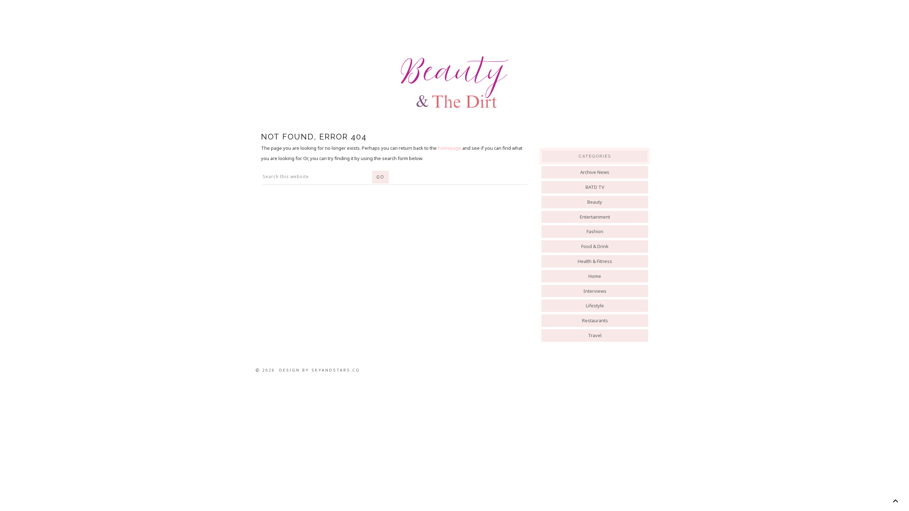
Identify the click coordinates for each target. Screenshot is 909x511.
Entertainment (595, 217)
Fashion (595, 231)
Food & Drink (595, 246)
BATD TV (595, 187)
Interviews (594, 291)
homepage (449, 148)
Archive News (594, 172)
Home (594, 276)
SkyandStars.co (335, 370)
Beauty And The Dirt (454, 82)
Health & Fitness (595, 261)
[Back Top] (895, 501)
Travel (595, 335)
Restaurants (595, 320)
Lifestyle (595, 305)
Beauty (594, 202)
